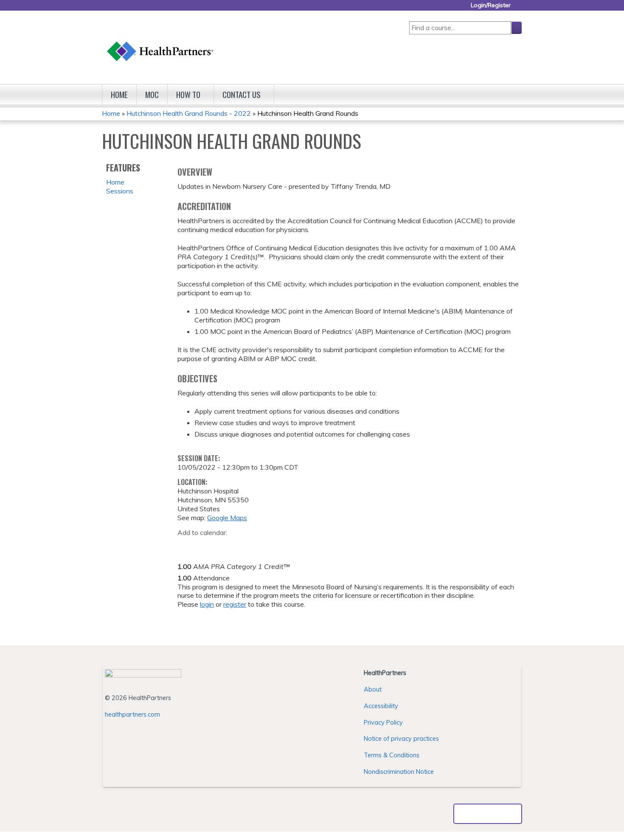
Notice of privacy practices (401, 738)
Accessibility (381, 706)
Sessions (119, 191)
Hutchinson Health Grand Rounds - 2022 (188, 113)
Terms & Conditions (391, 755)
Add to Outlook (244, 545)
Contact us (241, 94)
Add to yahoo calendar (205, 545)
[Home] (160, 43)
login (207, 604)
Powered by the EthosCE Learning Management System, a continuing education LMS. (487, 814)
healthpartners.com (132, 714)
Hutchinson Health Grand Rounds (307, 113)
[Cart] (519, 8)
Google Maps (227, 517)
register (234, 604)
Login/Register (491, 5)
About (373, 689)
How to (188, 94)
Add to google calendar (186, 545)
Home (119, 94)
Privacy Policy (383, 722)
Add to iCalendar (224, 545)
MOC (152, 94)
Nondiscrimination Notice (399, 772)
